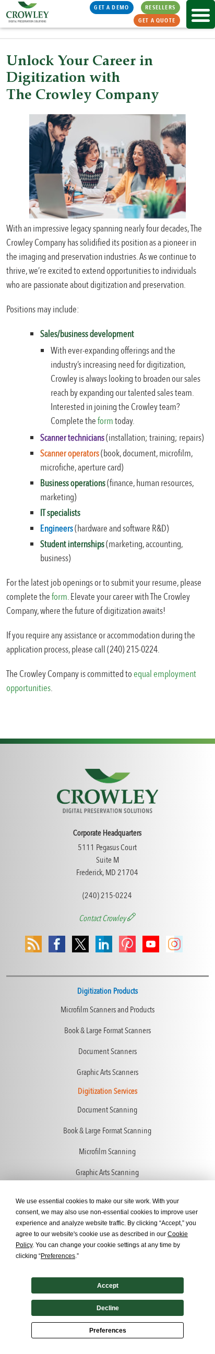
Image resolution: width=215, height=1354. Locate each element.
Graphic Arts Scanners (107, 1072)
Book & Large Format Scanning (107, 1131)
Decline (108, 1308)
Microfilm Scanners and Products (107, 1009)
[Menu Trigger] (200, 14)
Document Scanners (107, 1051)
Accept (107, 1285)
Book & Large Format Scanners (107, 1030)
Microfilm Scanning (107, 1151)
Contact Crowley (103, 918)
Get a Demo (111, 7)
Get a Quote (156, 20)
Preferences (107, 1330)
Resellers (160, 7)
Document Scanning (107, 1110)
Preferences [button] (58, 1256)
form (105, 421)
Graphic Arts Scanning (107, 1172)
